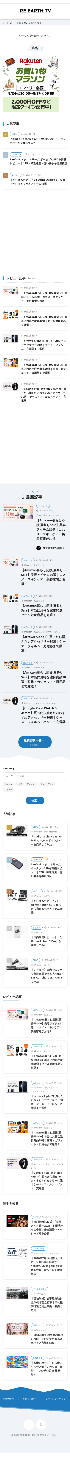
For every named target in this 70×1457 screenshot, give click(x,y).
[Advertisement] (35, 232)
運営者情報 (8, 1398)
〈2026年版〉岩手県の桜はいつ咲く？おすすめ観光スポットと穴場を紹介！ (47, 1338)
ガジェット (16, 154)
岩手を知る (37, 1325)
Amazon (43, 515)
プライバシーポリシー (57, 1398)
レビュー (15, 175)
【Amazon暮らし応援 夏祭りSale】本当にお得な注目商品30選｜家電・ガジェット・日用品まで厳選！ (44, 368)
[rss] (41, 1424)
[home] (29, 1424)
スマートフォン (53, 631)
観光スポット (40, 1330)
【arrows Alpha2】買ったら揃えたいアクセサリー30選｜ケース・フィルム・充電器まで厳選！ (43, 344)
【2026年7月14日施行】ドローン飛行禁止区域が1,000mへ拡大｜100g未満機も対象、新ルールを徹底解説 (46, 1265)
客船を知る (37, 1357)
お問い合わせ (29, 1398)
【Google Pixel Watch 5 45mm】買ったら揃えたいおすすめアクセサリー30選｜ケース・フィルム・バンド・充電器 (43, 715)
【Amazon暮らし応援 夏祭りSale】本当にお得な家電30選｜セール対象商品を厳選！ (44, 320)
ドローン (56, 1253)
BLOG (14, 134)
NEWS (35, 1216)
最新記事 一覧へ (34, 740)
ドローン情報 (38, 1248)
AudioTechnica (51, 831)
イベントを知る (39, 1289)
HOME (9, 23)
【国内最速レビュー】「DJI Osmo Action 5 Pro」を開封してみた (47, 941)
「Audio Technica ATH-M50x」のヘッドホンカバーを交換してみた (46, 840)
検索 (34, 800)
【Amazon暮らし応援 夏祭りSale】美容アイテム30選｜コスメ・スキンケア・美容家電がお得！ (44, 297)
